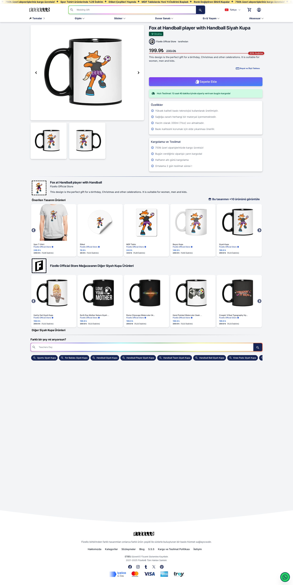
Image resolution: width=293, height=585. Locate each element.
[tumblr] (146, 567)
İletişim (198, 549)
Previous (34, 230)
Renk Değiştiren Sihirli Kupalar (211, 1)
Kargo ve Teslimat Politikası (174, 549)
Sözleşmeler (128, 549)
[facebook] (130, 567)
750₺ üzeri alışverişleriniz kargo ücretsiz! (30, 1)
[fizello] (146, 533)
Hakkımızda (94, 549)
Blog (142, 549)
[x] (154, 567)
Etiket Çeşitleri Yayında (122, 1)
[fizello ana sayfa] (42, 9)
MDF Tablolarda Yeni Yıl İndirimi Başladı (164, 1)
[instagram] (138, 567)
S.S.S (151, 549)
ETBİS (128, 556)
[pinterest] (162, 567)
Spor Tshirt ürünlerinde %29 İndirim (81, 1)
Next (259, 230)
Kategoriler (111, 549)
